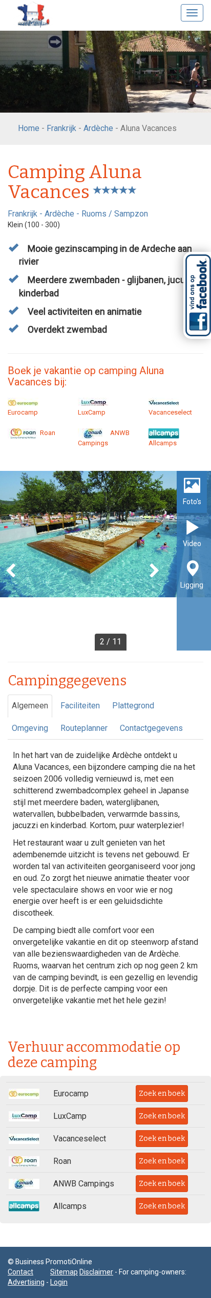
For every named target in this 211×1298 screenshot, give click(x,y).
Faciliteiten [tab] (80, 705)
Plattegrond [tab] (133, 705)
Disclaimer (96, 1272)
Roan (46, 433)
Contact (20, 1272)
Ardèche (98, 128)
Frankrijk (61, 128)
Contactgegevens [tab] (151, 728)
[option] (105, 561)
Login (59, 1282)
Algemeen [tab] (30, 705)
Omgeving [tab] (30, 728)
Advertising (26, 1282)
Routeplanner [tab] (84, 728)
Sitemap (64, 1272)
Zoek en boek (162, 1093)
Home (28, 128)
